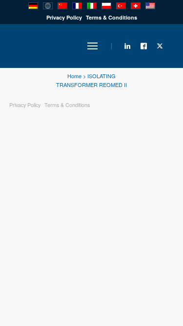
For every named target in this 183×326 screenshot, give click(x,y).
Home (74, 76)
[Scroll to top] (136, 284)
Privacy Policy (64, 17)
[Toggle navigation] (92, 45)
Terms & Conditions (111, 17)
